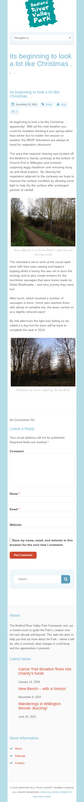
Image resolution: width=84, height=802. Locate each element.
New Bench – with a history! (42, 689)
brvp (63, 104)
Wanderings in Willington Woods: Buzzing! (39, 706)
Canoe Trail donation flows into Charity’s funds (44, 671)
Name (15, 493)
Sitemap (20, 756)
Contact (20, 763)
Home (18, 748)
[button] (65, 579)
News (49, 104)
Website (16, 524)
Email (15, 509)
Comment (17, 451)
